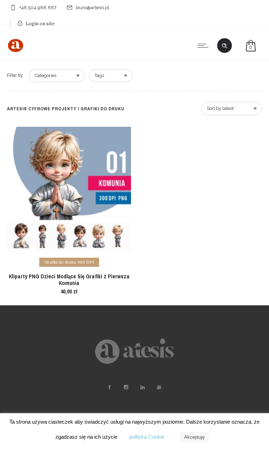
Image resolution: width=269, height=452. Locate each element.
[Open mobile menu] (205, 46)
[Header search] (224, 45)
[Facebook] (109, 387)
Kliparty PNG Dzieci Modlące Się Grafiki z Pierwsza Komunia (69, 279)
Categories (45, 75)
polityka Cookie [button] (146, 437)
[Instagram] (125, 387)
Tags (99, 75)
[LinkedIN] (142, 387)
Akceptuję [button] (194, 437)
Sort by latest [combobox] (220, 108)
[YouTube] (158, 387)
